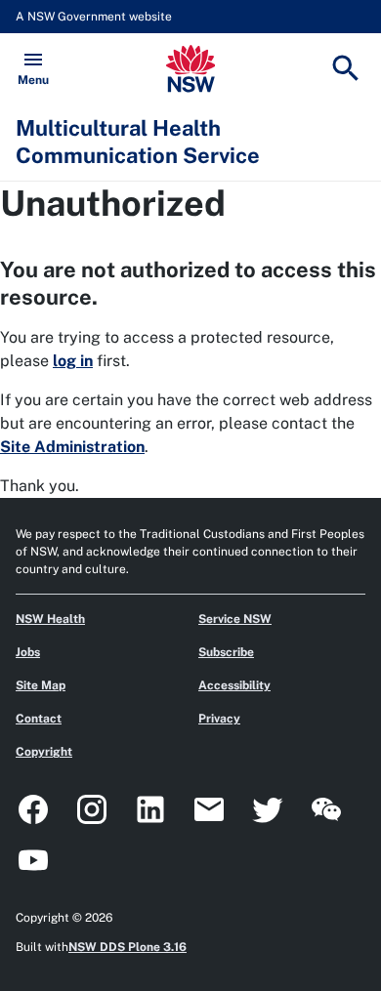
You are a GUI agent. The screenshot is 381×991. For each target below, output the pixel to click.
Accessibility (234, 685)
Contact (39, 718)
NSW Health (50, 619)
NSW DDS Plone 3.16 (127, 947)
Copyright (44, 752)
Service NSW (235, 619)
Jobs (28, 652)
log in (73, 360)
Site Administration (72, 446)
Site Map (40, 685)
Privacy (219, 718)
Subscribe (226, 652)
